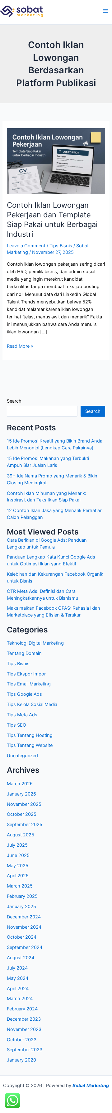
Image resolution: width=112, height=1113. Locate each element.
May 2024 (17, 978)
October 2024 (21, 937)
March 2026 (20, 783)
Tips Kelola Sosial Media (32, 704)
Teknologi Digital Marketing (35, 643)
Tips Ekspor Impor (26, 674)
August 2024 (20, 958)
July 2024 (17, 968)
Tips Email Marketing (29, 684)
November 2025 (24, 804)
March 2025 (20, 886)
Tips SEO (16, 725)
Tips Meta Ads (22, 715)
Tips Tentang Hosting (30, 735)
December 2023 (24, 1019)
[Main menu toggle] (105, 10)
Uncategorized (22, 755)
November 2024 (24, 927)
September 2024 (24, 947)
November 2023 (24, 1029)
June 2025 (18, 855)
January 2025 (21, 906)
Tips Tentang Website (30, 745)
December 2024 (24, 917)
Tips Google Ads (24, 694)
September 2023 (24, 1050)
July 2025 (17, 845)
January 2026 (21, 794)
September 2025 (24, 824)
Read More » (20, 345)
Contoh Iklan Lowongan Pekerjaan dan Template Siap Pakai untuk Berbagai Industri (52, 219)
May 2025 (17, 866)
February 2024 (22, 1009)
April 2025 (18, 875)
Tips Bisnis (60, 246)
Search (14, 401)
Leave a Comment (26, 246)
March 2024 (20, 998)
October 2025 (21, 814)
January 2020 (21, 1060)
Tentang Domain (24, 653)
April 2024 (18, 988)
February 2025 (22, 896)
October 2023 (21, 1040)
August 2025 (20, 835)
